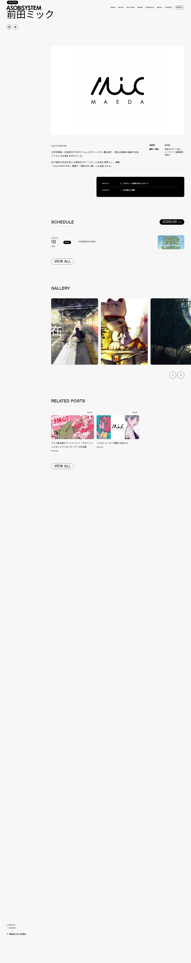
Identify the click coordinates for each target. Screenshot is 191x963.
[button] (172, 375)
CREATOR (12, 2)
